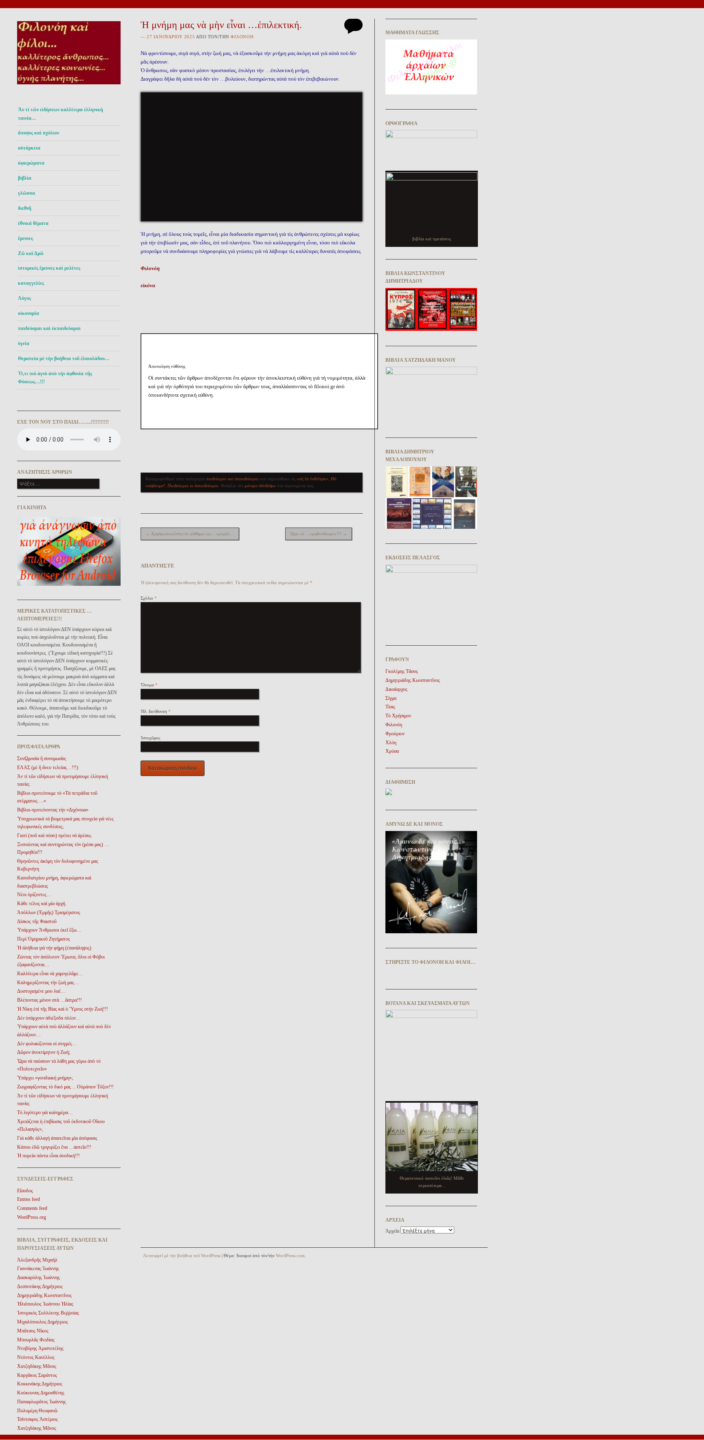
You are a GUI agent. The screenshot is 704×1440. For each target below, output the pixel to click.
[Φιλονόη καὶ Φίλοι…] (69, 87)
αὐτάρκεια (29, 148)
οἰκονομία (28, 313)
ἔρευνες (25, 238)
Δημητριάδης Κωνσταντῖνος (44, 1295)
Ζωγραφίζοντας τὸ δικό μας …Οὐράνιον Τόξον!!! (65, 1087)
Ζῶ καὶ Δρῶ (31, 253)
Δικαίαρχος (396, 689)
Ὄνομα (149, 684)
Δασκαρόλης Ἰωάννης (38, 1277)
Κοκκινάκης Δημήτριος (39, 1384)
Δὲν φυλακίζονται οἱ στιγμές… (47, 1043)
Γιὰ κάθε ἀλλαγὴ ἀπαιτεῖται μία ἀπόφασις (57, 1138)
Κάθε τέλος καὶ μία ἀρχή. (41, 903)
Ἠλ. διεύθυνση (156, 711)
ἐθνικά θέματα (33, 223)
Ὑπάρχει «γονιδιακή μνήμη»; (45, 1078)
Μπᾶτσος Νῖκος (32, 1331)
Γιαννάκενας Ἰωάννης (38, 1268)
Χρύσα (392, 751)
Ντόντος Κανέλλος (36, 1357)
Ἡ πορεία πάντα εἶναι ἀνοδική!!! (48, 1156)
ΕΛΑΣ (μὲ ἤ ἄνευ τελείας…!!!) (47, 767)
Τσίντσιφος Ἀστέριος (37, 1419)
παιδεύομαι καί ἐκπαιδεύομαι (49, 328)
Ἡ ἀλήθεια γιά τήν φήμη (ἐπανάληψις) (54, 948)
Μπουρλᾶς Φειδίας (36, 1340)
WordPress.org (31, 1217)
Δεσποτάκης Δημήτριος (40, 1286)
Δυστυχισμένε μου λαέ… (41, 991)
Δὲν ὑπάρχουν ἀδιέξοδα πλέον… (49, 1018)
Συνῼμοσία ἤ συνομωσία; (41, 758)
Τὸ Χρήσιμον (398, 716)
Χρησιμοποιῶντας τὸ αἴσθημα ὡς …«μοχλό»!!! (191, 533)
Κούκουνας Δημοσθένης (40, 1393)
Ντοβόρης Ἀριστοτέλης (40, 1348)
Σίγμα (390, 698)
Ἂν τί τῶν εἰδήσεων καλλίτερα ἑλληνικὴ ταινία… (60, 114)
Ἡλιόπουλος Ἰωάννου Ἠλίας (45, 1304)
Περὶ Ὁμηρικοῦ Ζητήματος (43, 939)
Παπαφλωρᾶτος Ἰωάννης (41, 1402)
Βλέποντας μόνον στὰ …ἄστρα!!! (49, 1000)
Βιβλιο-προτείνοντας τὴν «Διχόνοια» (52, 810)
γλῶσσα (26, 193)
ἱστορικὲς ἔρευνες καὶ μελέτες (49, 268)
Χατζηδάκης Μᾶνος (36, 1366)
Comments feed (32, 1208)
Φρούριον (395, 733)
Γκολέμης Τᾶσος (401, 671)
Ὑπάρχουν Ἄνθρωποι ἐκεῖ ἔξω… (49, 930)
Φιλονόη (242, 36)
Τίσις (390, 707)
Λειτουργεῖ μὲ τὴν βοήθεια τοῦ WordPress (181, 1255)
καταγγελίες (31, 283)
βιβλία (24, 178)
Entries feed (28, 1199)
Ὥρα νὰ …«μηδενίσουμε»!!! (318, 533)
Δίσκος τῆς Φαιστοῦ (37, 921)
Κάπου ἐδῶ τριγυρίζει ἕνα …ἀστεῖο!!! (54, 1147)
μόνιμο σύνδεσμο (260, 485)
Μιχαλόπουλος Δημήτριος (42, 1322)
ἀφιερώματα (31, 163)
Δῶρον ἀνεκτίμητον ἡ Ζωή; (43, 1052)
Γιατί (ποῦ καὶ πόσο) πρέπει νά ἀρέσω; (54, 835)
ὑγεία (23, 343)
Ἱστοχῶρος (150, 737)
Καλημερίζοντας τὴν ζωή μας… (48, 982)
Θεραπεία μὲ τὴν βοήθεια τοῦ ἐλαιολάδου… (64, 358)
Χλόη (390, 742)
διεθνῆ (24, 208)
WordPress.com (290, 1255)
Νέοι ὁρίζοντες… (34, 894)
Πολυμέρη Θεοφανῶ (37, 1411)
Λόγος (24, 298)
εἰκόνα (148, 285)
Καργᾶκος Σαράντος (37, 1375)
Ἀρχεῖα (392, 1231)
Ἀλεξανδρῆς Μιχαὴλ (37, 1260)
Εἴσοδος (25, 1191)
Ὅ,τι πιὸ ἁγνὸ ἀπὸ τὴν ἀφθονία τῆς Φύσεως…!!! (55, 378)
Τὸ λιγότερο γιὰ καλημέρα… (45, 1112)
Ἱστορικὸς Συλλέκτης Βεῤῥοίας (48, 1313)
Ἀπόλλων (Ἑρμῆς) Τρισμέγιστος (48, 912)
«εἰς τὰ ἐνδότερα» (312, 478)
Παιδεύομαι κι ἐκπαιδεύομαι (192, 485)
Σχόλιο (149, 598)
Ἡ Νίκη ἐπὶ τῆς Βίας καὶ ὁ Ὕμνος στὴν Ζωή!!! (62, 1009)
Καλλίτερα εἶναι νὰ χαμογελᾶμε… (50, 973)
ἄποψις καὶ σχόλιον (38, 133)
